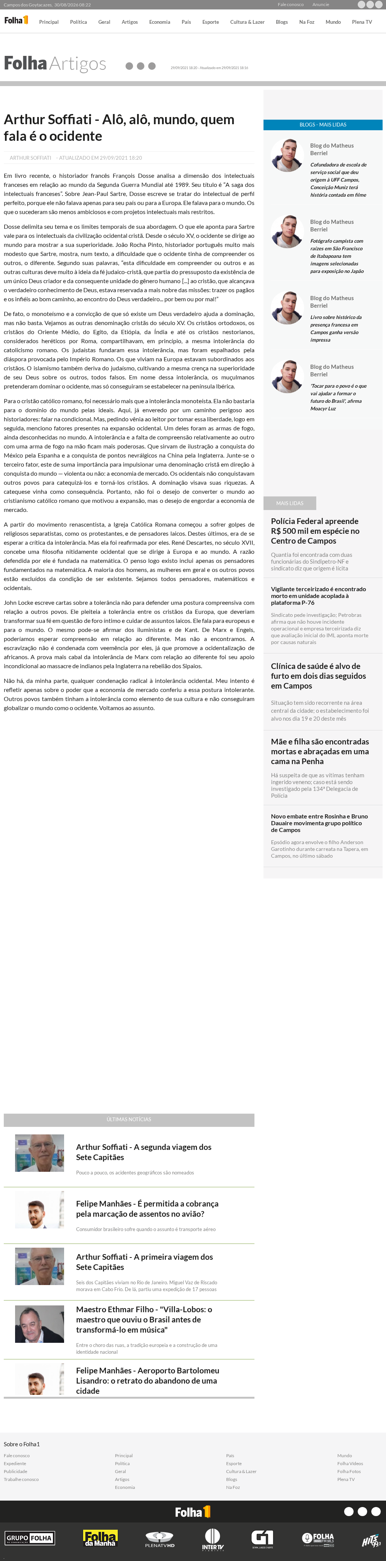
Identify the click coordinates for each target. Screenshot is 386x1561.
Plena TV (362, 22)
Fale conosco (291, 4)
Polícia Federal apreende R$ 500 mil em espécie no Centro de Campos (315, 531)
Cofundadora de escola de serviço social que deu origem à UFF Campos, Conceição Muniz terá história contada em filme (338, 180)
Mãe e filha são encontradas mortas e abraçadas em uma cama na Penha (320, 751)
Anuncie (320, 4)
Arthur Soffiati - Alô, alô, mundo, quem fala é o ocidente (119, 127)
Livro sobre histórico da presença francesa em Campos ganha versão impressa (335, 328)
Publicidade (15, 1471)
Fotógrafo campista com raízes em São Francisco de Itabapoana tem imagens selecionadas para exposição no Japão (336, 256)
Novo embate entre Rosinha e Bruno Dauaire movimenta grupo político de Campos (319, 823)
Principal (49, 22)
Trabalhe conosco (21, 1479)
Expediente (15, 1463)
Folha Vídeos (350, 1463)
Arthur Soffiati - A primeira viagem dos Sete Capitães (144, 1262)
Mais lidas (289, 503)
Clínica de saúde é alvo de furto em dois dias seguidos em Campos (318, 675)
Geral (104, 22)
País (186, 22)
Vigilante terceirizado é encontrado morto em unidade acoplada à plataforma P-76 (318, 596)
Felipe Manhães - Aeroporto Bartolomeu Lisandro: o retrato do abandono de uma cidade (147, 1380)
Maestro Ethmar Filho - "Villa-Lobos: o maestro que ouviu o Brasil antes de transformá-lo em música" (144, 1319)
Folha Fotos (349, 1471)
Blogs (282, 22)
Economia (159, 22)
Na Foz (306, 22)
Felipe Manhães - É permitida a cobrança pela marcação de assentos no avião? (147, 1209)
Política (78, 22)
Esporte (210, 22)
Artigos (130, 22)
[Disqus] (129, 818)
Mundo (333, 22)
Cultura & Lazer (247, 22)
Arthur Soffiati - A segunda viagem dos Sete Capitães (143, 1152)
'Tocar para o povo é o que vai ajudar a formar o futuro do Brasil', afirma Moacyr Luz (338, 397)
